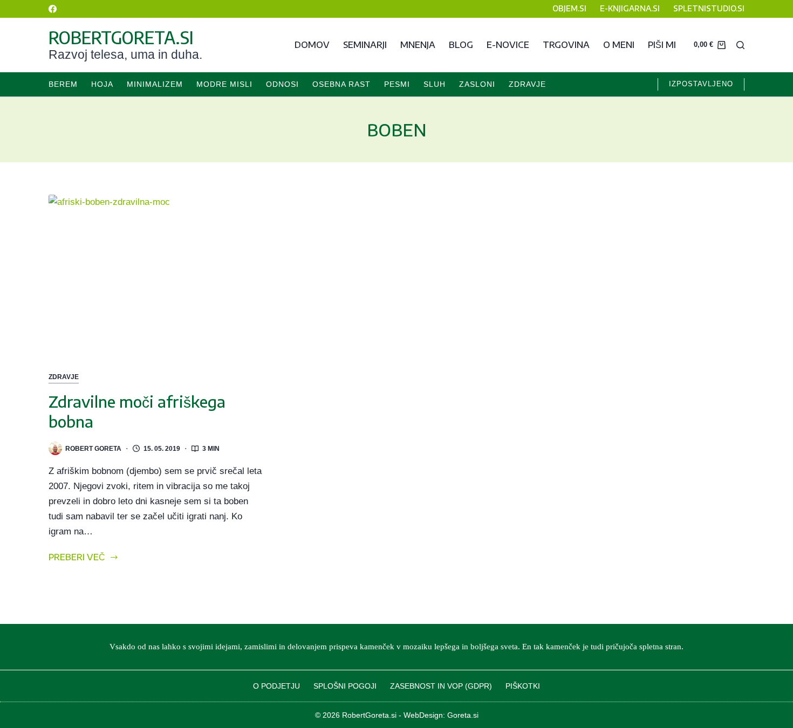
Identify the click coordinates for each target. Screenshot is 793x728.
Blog (461, 44)
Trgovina (566, 44)
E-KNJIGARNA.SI (630, 8)
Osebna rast (341, 84)
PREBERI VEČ (77, 558)
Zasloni (477, 84)
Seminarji (365, 44)
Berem (63, 84)
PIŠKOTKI (522, 686)
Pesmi (397, 84)
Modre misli (224, 84)
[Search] (740, 45)
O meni (618, 44)
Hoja (102, 84)
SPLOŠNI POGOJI (345, 686)
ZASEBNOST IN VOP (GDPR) (441, 686)
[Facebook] (53, 9)
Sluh (434, 84)
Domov (312, 44)
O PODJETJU (276, 686)
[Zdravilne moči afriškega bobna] (156, 275)
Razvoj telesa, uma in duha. (125, 54)
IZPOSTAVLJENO (701, 84)
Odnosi (282, 84)
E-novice (508, 44)
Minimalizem (155, 84)
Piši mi (662, 44)
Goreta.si (462, 715)
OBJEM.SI (569, 8)
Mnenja (417, 44)
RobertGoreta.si (121, 37)
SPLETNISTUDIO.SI (708, 8)
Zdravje (527, 84)
